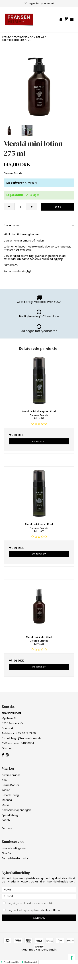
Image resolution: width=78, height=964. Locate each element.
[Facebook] (3, 755)
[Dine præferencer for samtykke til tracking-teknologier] (71, 957)
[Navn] (39, 889)
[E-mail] (39, 896)
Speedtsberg (10, 815)
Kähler (6, 790)
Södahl (6, 820)
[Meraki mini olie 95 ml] (39, 606)
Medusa (7, 800)
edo (4, 780)
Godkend (39, 918)
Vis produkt (39, 441)
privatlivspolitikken (50, 910)
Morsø (5, 805)
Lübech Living (10, 795)
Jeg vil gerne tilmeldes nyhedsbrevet (34, 902)
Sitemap (7, 748)
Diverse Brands (11, 775)
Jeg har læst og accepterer (34, 910)
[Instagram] (7, 755)
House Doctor (10, 785)
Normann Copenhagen (16, 810)
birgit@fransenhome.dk (26, 738)
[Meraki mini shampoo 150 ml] (39, 380)
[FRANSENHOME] (19, 20)
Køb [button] (57, 207)
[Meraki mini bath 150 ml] (39, 493)
